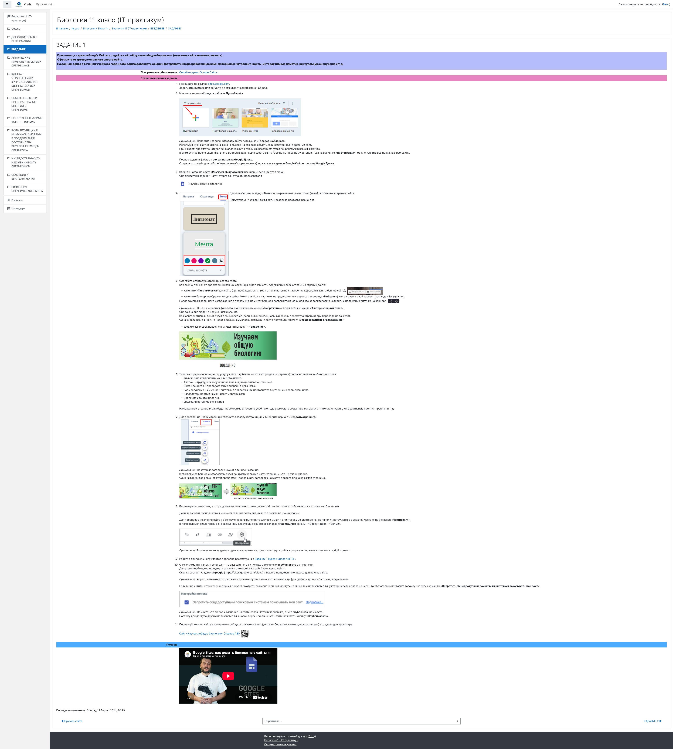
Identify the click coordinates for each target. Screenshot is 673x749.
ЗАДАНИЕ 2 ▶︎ (653, 721)
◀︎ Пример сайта (71, 721)
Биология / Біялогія (95, 28)
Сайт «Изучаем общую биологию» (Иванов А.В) (209, 633)
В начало (62, 28)
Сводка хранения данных (280, 744)
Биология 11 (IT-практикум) (129, 28)
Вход (666, 4)
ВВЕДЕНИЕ (157, 28)
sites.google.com (218, 83)
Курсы (75, 28)
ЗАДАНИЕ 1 (175, 28)
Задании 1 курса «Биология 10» (275, 558)
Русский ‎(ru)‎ (44, 4)
